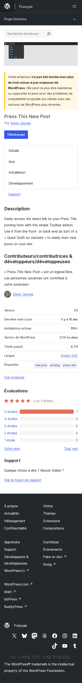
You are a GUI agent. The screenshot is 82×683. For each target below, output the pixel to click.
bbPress (12, 599)
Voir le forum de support (22, 480)
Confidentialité (15, 528)
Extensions (51, 521)
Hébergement (14, 521)
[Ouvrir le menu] (75, 6)
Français (20, 625)
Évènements (52, 549)
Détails (14, 150)
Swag (49, 564)
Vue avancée (14, 377)
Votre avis (12, 448)
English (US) (69, 355)
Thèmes (49, 513)
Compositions (53, 528)
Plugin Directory (15, 19)
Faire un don (55, 557)
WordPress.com (18, 584)
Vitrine (48, 506)
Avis (12, 162)
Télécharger (16, 134)
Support (14, 194)
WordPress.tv (16, 571)
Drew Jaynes (21, 123)
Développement (21, 183)
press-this (69, 365)
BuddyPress (15, 607)
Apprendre (12, 542)
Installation (17, 172)
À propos (11, 506)
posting (55, 365)
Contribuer (51, 542)
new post (41, 365)
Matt (10, 592)
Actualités (11, 513)
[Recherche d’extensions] (49, 34)
